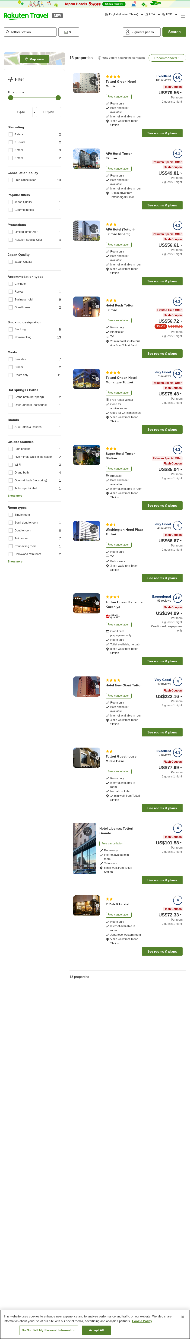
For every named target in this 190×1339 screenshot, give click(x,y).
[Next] (97, 83)
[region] (95, 1324)
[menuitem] (125, 14)
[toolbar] (89, 32)
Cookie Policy (142, 1321)
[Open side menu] (182, 15)
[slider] (10, 97)
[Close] (182, 1317)
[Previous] (76, 83)
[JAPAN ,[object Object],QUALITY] (114, 616)
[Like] (93, 80)
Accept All (96, 1330)
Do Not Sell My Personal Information (49, 1330)
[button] (26, 15)
